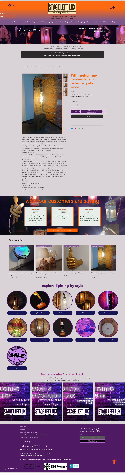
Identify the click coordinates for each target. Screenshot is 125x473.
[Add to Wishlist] (105, 111)
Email (81, 434)
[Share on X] (82, 128)
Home (24, 67)
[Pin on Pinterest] (75, 128)
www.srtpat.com (66, 459)
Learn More (84, 96)
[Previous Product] (6, 258)
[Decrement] (72, 105)
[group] (62, 262)
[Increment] (78, 105)
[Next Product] (119, 258)
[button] (112, 7)
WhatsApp (25, 441)
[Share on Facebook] (72, 128)
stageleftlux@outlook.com (39, 449)
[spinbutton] (75, 105)
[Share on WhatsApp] (79, 128)
